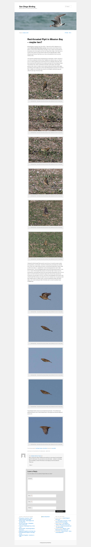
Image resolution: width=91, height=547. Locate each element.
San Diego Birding (27, 6)
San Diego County (39, 448)
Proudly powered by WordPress (45, 542)
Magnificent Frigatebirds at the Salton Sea (27, 531)
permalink (54, 448)
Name (30, 496)
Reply (30, 465)
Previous (66, 32)
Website (29, 507)
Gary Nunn (45, 448)
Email (30, 502)
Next (70, 32)
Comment (30, 478)
